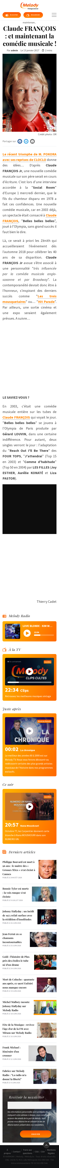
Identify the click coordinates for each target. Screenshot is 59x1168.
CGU (37, 1151)
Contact (16, 1151)
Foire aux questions (27, 1151)
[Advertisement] (29, 361)
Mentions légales (51, 1151)
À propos (7, 1151)
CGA (43, 1151)
